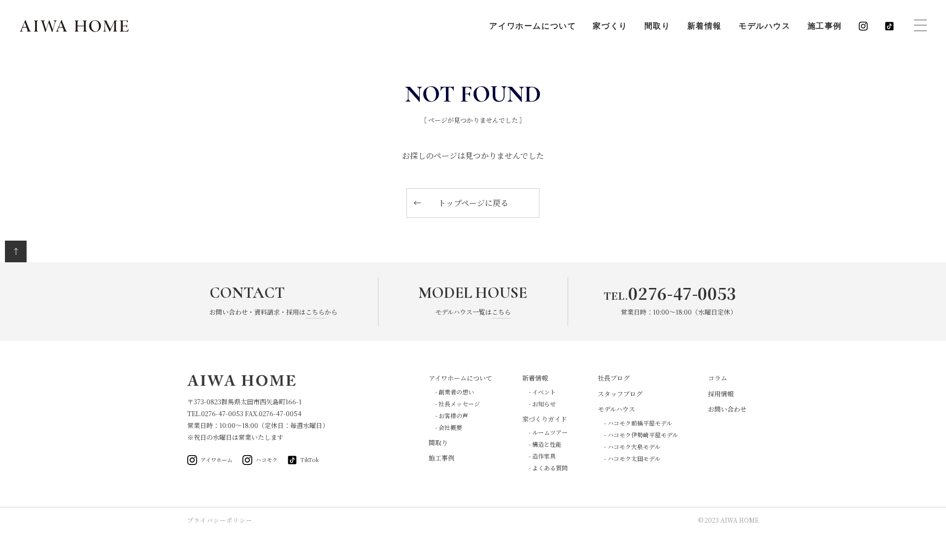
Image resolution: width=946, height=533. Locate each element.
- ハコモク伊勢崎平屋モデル (641, 434)
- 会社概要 (448, 427)
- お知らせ (542, 403)
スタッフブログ (620, 393)
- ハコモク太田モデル (632, 458)
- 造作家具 (542, 456)
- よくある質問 (548, 467)
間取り (657, 26)
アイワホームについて (532, 26)
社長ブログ (614, 378)
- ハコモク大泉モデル (632, 446)
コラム (717, 378)
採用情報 (721, 393)
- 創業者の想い (454, 392)
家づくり (610, 26)
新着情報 (704, 26)
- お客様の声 (451, 415)
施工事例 (825, 26)
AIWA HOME (74, 26)
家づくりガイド (544, 419)
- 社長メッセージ (457, 403)
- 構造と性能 (545, 444)
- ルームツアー (548, 432)
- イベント (542, 392)
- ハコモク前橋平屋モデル (638, 423)
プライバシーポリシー (219, 520)
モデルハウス (765, 26)
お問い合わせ (727, 409)
